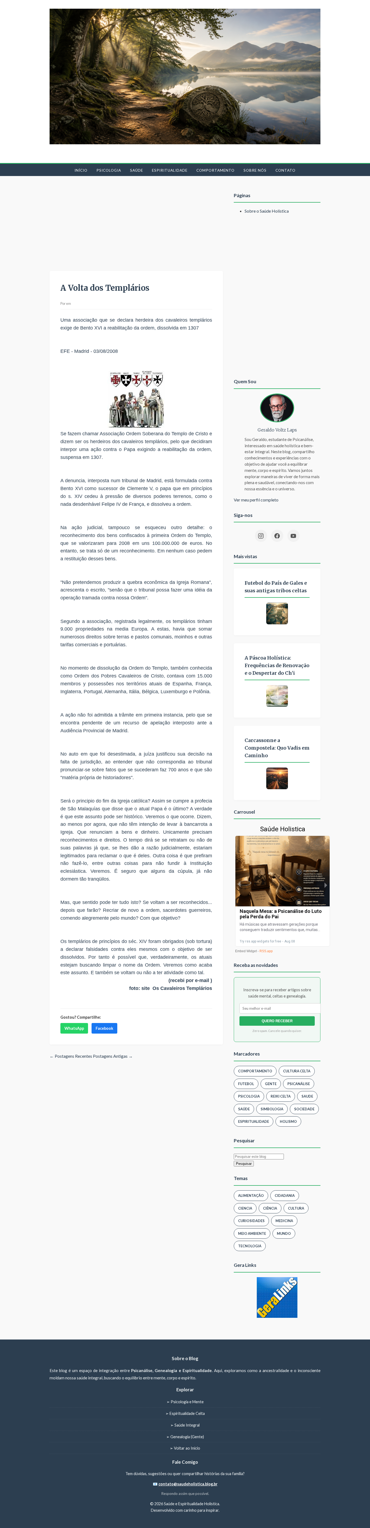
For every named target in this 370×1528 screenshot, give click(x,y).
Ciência (270, 1208)
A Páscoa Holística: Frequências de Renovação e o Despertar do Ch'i (277, 665)
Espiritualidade (169, 170)
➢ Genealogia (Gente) (185, 1436)
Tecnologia (249, 1246)
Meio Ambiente (252, 1233)
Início (80, 170)
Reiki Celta (281, 1096)
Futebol (246, 1084)
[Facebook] (277, 536)
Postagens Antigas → (113, 1056)
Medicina (284, 1221)
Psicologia (108, 170)
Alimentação (251, 1195)
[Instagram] (261, 536)
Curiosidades (251, 1221)
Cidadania (285, 1195)
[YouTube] (293, 536)
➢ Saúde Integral (185, 1425)
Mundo (284, 1233)
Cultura (296, 1208)
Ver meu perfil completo (256, 499)
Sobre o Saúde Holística (267, 210)
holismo (288, 1121)
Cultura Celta (296, 1071)
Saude (307, 1096)
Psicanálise (298, 1084)
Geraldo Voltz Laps (277, 430)
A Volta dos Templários (105, 288)
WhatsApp (74, 1028)
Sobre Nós (255, 170)
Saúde (136, 170)
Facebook (104, 1028)
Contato (285, 170)
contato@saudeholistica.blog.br (188, 1484)
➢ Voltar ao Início (185, 1448)
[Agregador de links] (277, 1297)
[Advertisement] (136, 225)
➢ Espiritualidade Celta (185, 1413)
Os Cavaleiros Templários (182, 988)
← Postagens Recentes (71, 1056)
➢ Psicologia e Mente (185, 1401)
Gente (271, 1084)
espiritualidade (253, 1121)
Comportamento (215, 170)
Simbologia (272, 1109)
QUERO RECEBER (277, 1021)
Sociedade (304, 1109)
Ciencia (245, 1208)
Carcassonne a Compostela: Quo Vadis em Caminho (277, 748)
